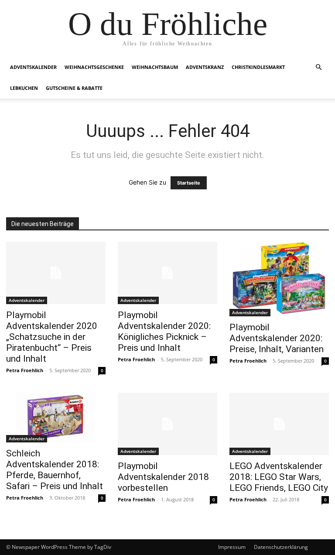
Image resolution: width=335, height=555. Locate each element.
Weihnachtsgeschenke (94, 67)
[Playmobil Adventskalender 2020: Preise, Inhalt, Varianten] (279, 279)
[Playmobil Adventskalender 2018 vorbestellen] (167, 424)
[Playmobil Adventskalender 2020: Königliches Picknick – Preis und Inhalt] (167, 273)
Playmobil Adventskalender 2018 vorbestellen (163, 477)
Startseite (188, 183)
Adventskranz (205, 67)
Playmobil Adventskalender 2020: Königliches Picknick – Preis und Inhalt (164, 331)
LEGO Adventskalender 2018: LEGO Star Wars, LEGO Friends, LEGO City (278, 477)
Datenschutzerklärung (281, 547)
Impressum (232, 547)
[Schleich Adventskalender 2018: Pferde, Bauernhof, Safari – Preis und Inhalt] (56, 417)
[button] (318, 67)
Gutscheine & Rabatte (74, 88)
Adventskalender (33, 67)
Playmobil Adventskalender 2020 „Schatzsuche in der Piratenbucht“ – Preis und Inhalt (51, 337)
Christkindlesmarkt (258, 67)
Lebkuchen (24, 88)
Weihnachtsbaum (155, 67)
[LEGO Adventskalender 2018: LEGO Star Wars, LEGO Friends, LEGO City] (279, 424)
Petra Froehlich (24, 370)
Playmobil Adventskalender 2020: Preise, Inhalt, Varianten (276, 338)
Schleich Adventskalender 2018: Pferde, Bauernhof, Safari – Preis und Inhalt (54, 469)
